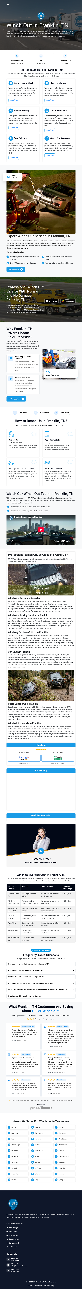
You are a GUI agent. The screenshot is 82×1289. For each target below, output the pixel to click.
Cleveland (15, 1156)
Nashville (61, 1150)
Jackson (37, 1145)
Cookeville (15, 1174)
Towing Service (14, 1239)
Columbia (15, 1168)
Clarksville (15, 1150)
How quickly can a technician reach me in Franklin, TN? (28, 964)
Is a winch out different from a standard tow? (25, 996)
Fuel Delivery (20, 138)
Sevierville (62, 1168)
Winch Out (12, 1247)
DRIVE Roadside (36, 1282)
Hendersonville (39, 1139)
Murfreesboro (63, 1145)
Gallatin (37, 1127)
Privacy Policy (49, 1286)
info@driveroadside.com (19, 1266)
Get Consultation (14, 399)
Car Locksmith (14, 1243)
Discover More (13, 269)
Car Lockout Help (58, 110)
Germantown (39, 1133)
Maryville (38, 1180)
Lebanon (37, 1174)
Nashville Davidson (64, 1156)
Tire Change (13, 1228)
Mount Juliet (62, 1139)
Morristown (62, 1133)
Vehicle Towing (21, 110)
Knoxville (37, 1162)
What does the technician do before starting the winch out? (30, 983)
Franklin (14, 1180)
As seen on (41, 1104)
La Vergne (38, 1168)
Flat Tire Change (58, 83)
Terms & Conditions (35, 1286)
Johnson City (39, 1150)
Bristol (14, 1139)
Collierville (15, 1162)
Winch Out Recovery (60, 138)
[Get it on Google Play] (68, 301)
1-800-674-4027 (22, 310)
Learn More (14, 100)
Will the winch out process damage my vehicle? (26, 977)
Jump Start (13, 1231)
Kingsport (38, 1156)
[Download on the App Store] (51, 301)
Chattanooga (16, 1145)
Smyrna (61, 1174)
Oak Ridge (62, 1162)
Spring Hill (62, 1180)
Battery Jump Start (23, 83)
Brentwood (15, 1133)
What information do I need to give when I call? (25, 970)
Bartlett (14, 1127)
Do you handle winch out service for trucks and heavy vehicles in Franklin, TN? (38, 990)
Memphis (61, 1127)
